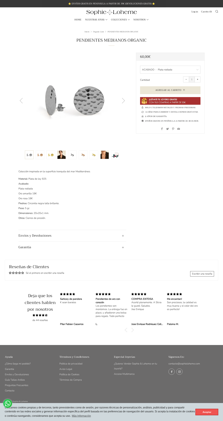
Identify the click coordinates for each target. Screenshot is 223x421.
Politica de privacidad (70, 363)
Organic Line (98, 31)
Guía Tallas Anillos (15, 379)
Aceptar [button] (207, 412)
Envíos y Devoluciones (17, 374)
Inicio (87, 31)
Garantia (9, 369)
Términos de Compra (70, 379)
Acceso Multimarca (124, 374)
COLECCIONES (119, 20)
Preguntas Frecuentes (16, 385)
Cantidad (145, 80)
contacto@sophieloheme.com (184, 363)
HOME (77, 20)
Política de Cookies (69, 374)
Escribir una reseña (202, 273)
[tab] (29, 154)
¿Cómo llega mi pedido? (18, 363)
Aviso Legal (65, 369)
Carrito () (206, 12)
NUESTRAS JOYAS (94, 20)
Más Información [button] (81, 415)
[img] (40, 315)
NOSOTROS (139, 20)
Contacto (9, 390)
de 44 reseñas (40, 320)
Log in (194, 12)
